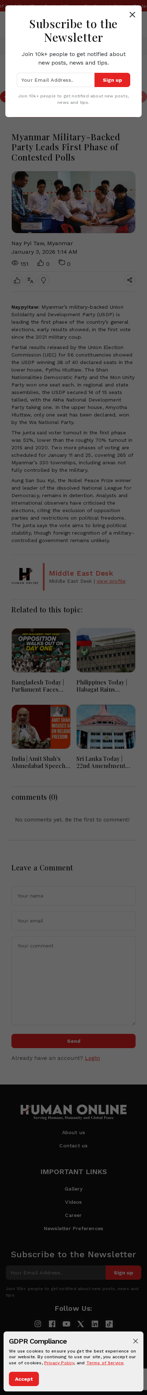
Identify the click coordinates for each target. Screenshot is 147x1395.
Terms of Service (105, 1362)
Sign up (112, 80)
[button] (135, 1341)
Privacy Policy (59, 1362)
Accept (24, 1379)
